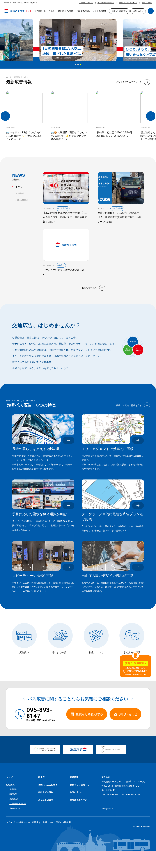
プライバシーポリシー (16, 822)
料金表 (51, 11)
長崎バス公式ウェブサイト (128, 3)
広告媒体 (10, 785)
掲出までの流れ (83, 11)
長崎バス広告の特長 (65, 11)
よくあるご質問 (99, 11)
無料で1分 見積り (134, 663)
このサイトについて (86, 3)
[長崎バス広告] (14, 11)
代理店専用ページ (78, 799)
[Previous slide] (5, 116)
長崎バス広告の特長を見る (129, 405)
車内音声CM (14, 808)
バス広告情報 (22, 200)
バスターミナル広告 (17, 804)
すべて (19, 186)
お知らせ (20, 193)
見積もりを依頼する (119, 11)
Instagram (106, 808)
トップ (28, 11)
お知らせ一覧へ (89, 287)
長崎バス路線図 (147, 3)
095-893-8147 (113, 794)
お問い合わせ (138, 11)
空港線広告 (14, 799)
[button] (75, 64)
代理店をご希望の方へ (42, 822)
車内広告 (13, 794)
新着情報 (74, 777)
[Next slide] (150, 116)
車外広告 (13, 789)
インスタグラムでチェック (129, 82)
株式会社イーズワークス (106, 3)
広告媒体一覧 (40, 11)
